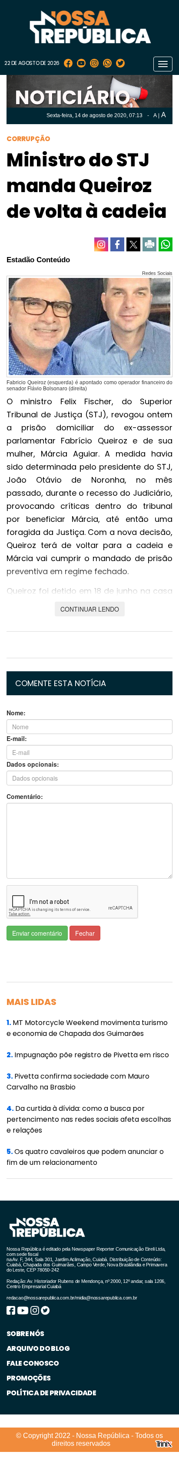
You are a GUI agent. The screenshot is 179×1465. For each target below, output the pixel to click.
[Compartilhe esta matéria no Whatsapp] (165, 244)
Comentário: (25, 796)
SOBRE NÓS (25, 1334)
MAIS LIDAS (31, 1002)
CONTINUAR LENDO (89, 609)
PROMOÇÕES (29, 1378)
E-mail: (17, 738)
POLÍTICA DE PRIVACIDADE (51, 1393)
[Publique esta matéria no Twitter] (133, 244)
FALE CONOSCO (33, 1363)
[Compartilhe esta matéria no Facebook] (117, 244)
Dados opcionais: (33, 764)
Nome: (16, 712)
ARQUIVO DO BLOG (38, 1348)
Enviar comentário (37, 933)
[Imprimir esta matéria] (149, 244)
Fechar (85, 933)
